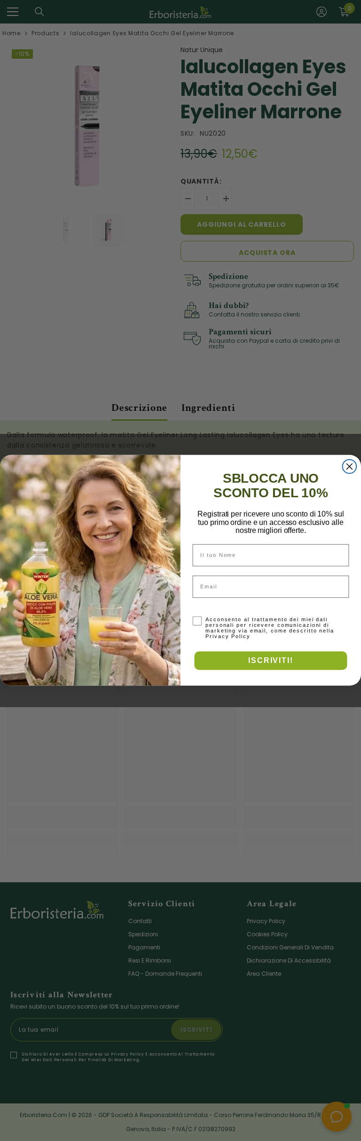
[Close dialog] (350, 467)
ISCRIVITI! (270, 660)
